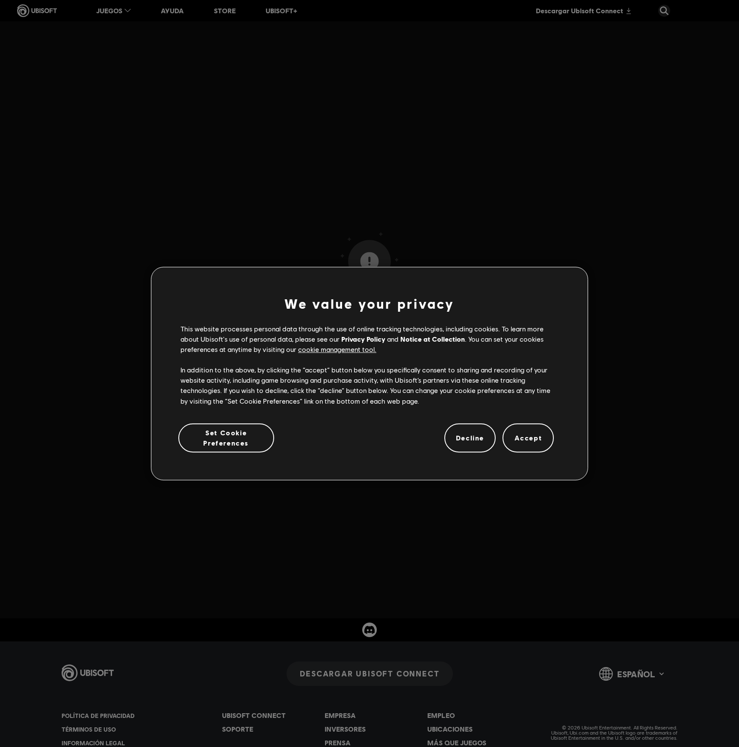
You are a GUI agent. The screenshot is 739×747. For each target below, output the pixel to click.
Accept (528, 438)
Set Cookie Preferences (226, 437)
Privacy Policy (363, 339)
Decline (470, 438)
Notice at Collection (432, 339)
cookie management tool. (337, 349)
